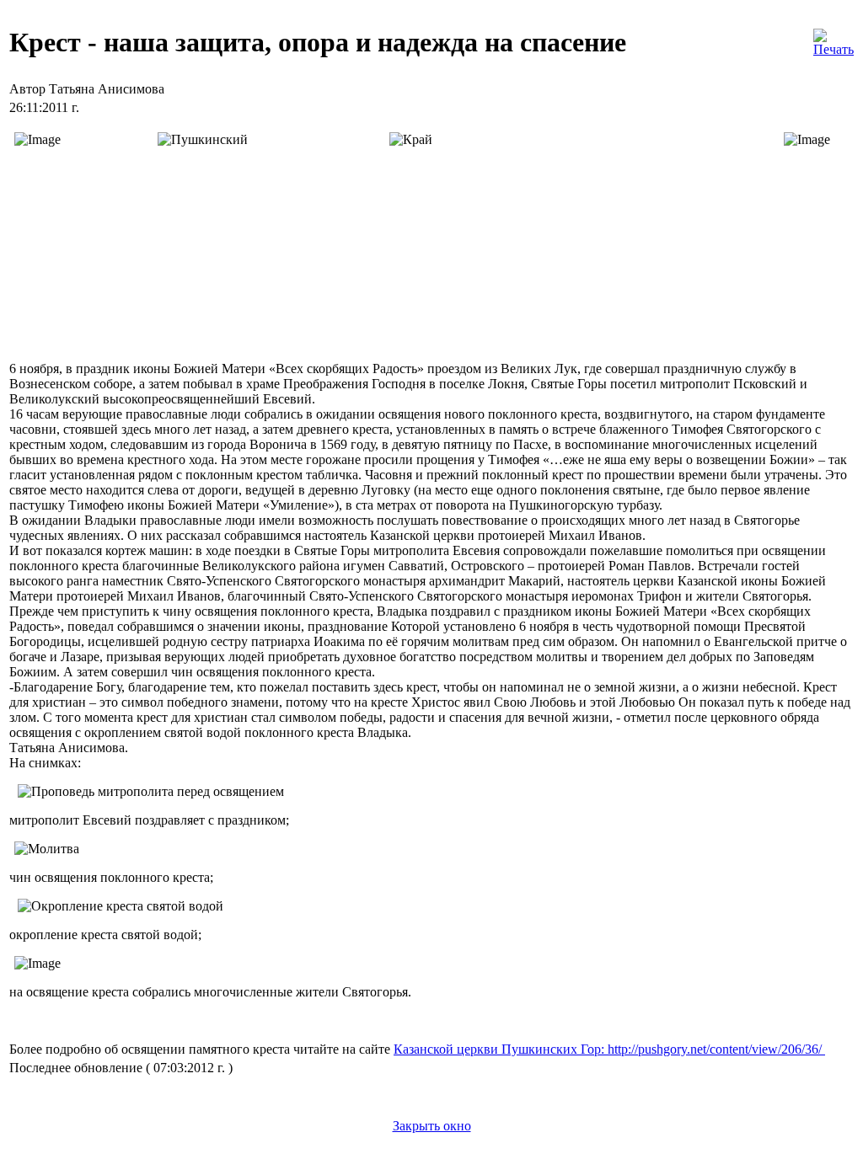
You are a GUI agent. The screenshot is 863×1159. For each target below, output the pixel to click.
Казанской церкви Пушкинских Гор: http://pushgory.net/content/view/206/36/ (609, 1049)
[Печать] (833, 38)
